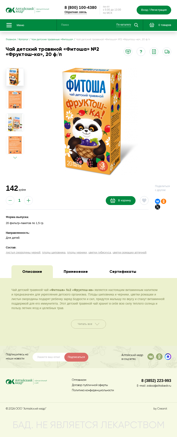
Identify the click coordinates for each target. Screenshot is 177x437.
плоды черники (77, 252)
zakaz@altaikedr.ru (159, 386)
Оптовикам (79, 380)
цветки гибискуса (99, 252)
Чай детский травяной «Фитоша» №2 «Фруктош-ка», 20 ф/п (113, 39)
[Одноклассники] (163, 201)
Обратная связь (76, 12)
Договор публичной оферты (90, 385)
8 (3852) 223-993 (156, 380)
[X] (157, 207)
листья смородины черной (23, 252)
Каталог (23, 39)
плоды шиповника (53, 252)
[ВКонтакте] (157, 201)
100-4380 (81, 7)
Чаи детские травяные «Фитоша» (52, 39)
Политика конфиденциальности (93, 390)
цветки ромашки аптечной (129, 252)
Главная (11, 39)
